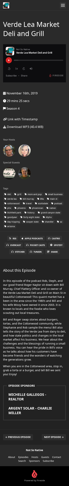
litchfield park (14, 212)
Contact (56, 457)
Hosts (34, 457)
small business (55, 194)
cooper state (32, 221)
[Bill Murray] (9, 174)
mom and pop (34, 194)
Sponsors (34, 461)
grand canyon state (50, 212)
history (30, 212)
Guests (45, 457)
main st (53, 198)
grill (19, 194)
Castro (56, 238)
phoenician (37, 207)
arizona (11, 226)
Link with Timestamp (22, 119)
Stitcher (20, 251)
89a (42, 198)
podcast (58, 203)
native (52, 207)
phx (9, 207)
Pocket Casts (37, 245)
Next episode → (54, 437)
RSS (14, 238)
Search (22, 461)
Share (54, 251)
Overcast (15, 245)
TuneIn (38, 251)
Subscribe (48, 461)
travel (28, 203)
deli (9, 194)
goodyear (12, 217)
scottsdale (42, 203)
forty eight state (31, 217)
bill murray (28, 198)
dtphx (48, 217)
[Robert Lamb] (9, 151)
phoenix (21, 207)
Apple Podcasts (34, 238)
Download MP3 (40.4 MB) (24, 127)
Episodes (23, 457)
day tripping (13, 221)
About (11, 457)
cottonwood (13, 203)
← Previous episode (18, 437)
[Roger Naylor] (24, 174)
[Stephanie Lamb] (24, 151)
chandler (49, 221)
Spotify (58, 245)
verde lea (11, 198)
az (60, 221)
